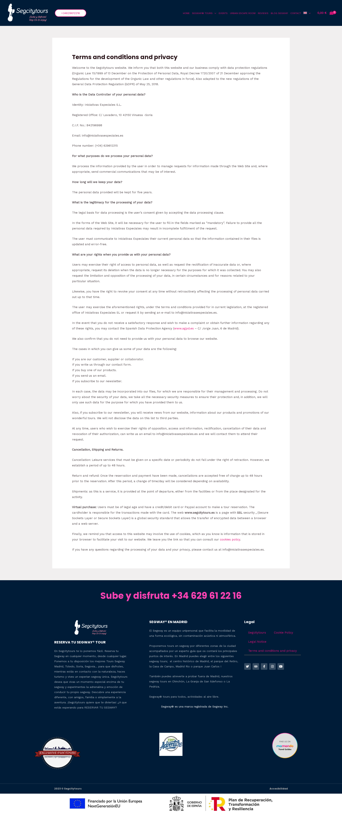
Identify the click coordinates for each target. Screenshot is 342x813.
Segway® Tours (202, 13)
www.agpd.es (184, 328)
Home (186, 13)
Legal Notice (257, 641)
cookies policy (230, 539)
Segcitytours (257, 632)
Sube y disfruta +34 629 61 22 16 (171, 595)
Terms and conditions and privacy (272, 651)
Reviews (263, 13)
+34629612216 (70, 13)
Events (223, 13)
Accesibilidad (279, 788)
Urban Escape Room (243, 13)
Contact (295, 13)
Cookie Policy (283, 632)
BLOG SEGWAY (279, 13)
